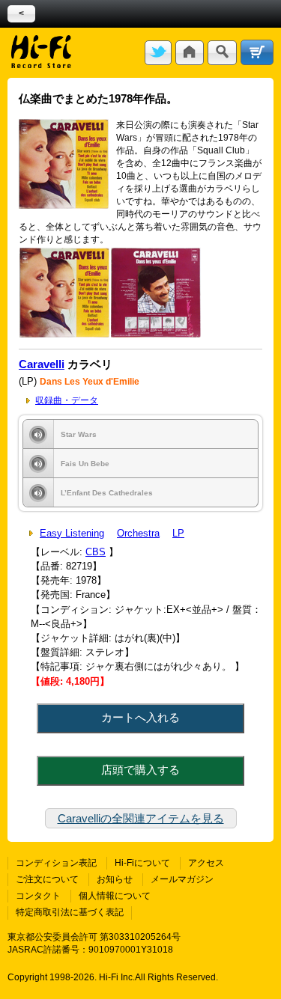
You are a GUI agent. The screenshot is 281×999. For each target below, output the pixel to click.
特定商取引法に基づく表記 (70, 912)
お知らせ (115, 879)
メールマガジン (182, 879)
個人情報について (115, 895)
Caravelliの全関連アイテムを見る (141, 818)
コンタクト (38, 895)
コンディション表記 (56, 862)
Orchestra (138, 533)
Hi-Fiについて (142, 862)
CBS (95, 551)
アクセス (206, 862)
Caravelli (41, 364)
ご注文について (47, 879)
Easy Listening (72, 533)
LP (178, 533)
